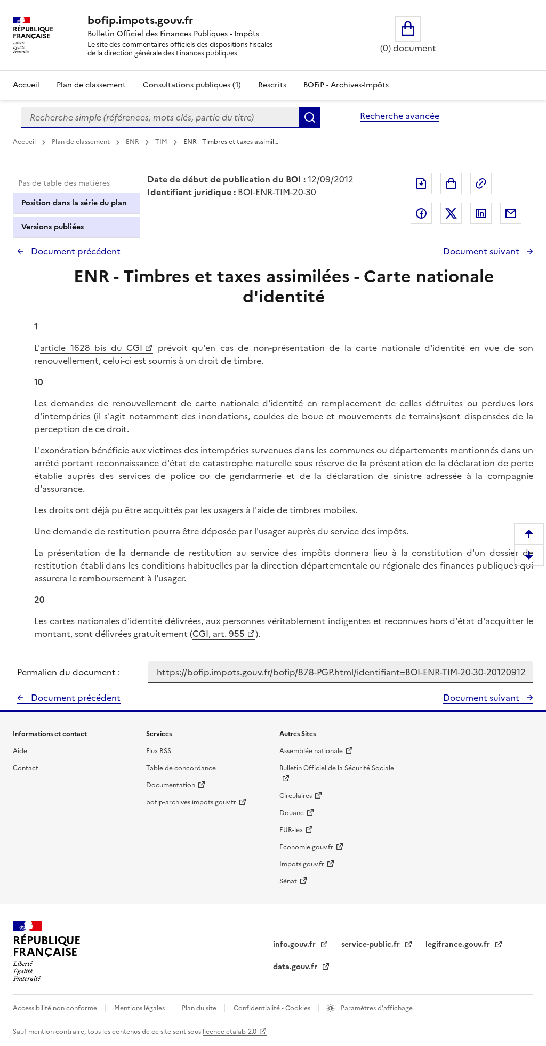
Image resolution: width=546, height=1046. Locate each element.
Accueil (26, 85)
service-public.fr (371, 944)
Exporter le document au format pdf (421, 183)
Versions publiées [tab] (52, 227)
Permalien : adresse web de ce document (481, 183)
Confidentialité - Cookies (273, 1008)
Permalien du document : (68, 672)
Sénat (288, 881)
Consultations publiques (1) (192, 85)
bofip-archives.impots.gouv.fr (191, 802)
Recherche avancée (399, 115)
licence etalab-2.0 (229, 1031)
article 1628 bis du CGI (91, 347)
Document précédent (75, 251)
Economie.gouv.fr (306, 847)
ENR (133, 142)
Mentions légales (140, 1008)
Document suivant (482, 251)
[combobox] (160, 117)
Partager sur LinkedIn (481, 213)
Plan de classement (91, 85)
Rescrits (272, 85)
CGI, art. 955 (218, 633)
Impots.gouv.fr (301, 864)
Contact (25, 768)
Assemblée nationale (311, 751)
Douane (291, 813)
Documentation (170, 785)
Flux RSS (158, 751)
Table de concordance (181, 768)
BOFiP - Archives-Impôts (346, 85)
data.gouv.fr (296, 966)
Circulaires (295, 796)
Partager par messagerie (510, 213)
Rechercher (309, 117)
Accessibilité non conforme (56, 1008)
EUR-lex (291, 830)
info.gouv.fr (295, 944)
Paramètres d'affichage (376, 1008)
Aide (20, 751)
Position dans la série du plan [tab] (74, 203)
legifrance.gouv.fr (458, 944)
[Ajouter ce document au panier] (451, 183)
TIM (162, 142)
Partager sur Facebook (421, 213)
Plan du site (200, 1008)
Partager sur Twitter (451, 213)
